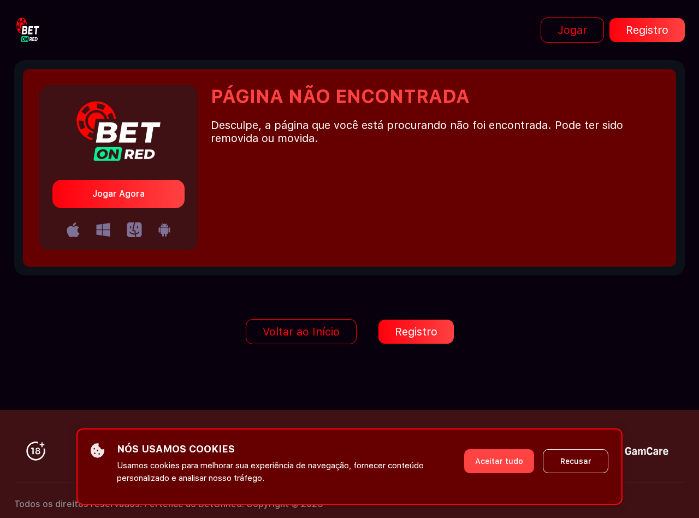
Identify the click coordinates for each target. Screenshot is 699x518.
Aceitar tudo (499, 461)
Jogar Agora (118, 194)
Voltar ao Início (301, 331)
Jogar (572, 30)
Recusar (575, 461)
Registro (647, 30)
